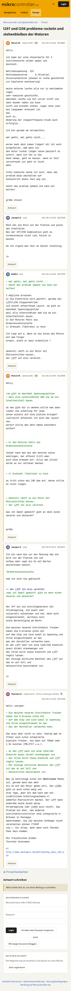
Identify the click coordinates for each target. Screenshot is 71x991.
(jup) (25, 217)
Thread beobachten (17, 872)
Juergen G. (16, 217)
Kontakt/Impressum (11, 981)
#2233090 (61, 375)
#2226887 (61, 42)
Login (63, 4)
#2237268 (61, 698)
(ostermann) (29, 694)
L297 (8, 302)
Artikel (24, 12)
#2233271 (61, 547)
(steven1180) (27, 42)
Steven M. (16, 42)
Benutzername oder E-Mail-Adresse (23, 902)
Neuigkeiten (10, 12)
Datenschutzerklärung (33, 981)
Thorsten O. (16, 694)
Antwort (12, 208)
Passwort (10, 914)
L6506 (58, 785)
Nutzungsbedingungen (56, 981)
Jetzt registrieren (17, 967)
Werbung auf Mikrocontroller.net (35, 984)
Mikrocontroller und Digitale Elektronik (20, 22)
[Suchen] (53, 4)
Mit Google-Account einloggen (22, 943)
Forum (35, 12)
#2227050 (61, 274)
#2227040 (61, 217)
